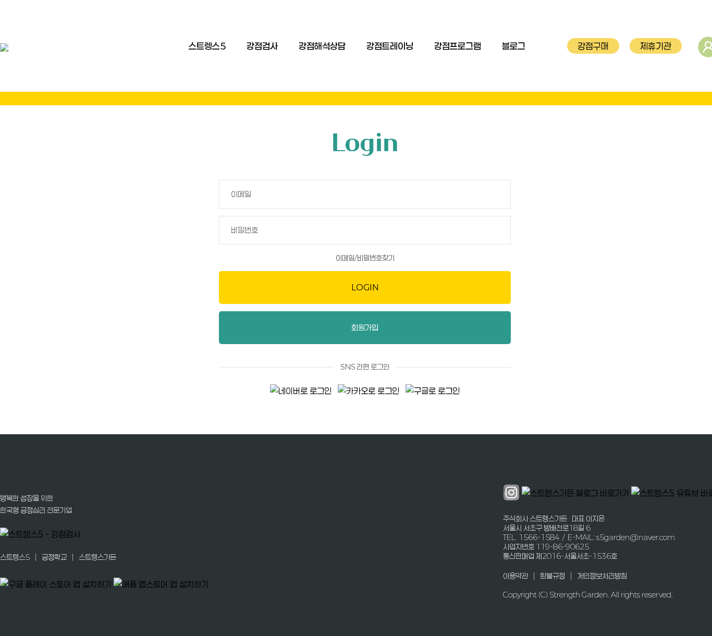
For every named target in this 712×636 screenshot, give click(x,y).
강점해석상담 (322, 46)
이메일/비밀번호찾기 (365, 257)
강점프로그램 (457, 46)
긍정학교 (54, 557)
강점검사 (262, 46)
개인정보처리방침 (602, 575)
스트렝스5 (207, 46)
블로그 (513, 46)
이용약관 (515, 575)
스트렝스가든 (97, 557)
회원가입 (364, 327)
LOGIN (365, 287)
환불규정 (552, 575)
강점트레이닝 (389, 46)
